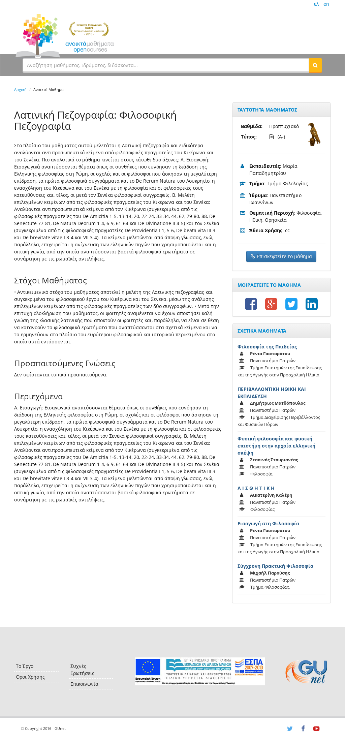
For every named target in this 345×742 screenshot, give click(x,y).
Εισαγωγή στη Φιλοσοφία (268, 523)
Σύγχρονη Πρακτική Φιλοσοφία (275, 566)
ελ (316, 4)
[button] (315, 65)
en (326, 4)
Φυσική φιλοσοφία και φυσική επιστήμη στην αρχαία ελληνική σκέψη (276, 445)
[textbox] (166, 65)
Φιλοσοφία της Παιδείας (267, 346)
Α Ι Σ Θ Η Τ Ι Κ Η (256, 488)
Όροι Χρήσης (30, 677)
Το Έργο (24, 666)
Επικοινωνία (84, 684)
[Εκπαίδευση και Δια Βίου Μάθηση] (199, 671)
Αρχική (20, 89)
